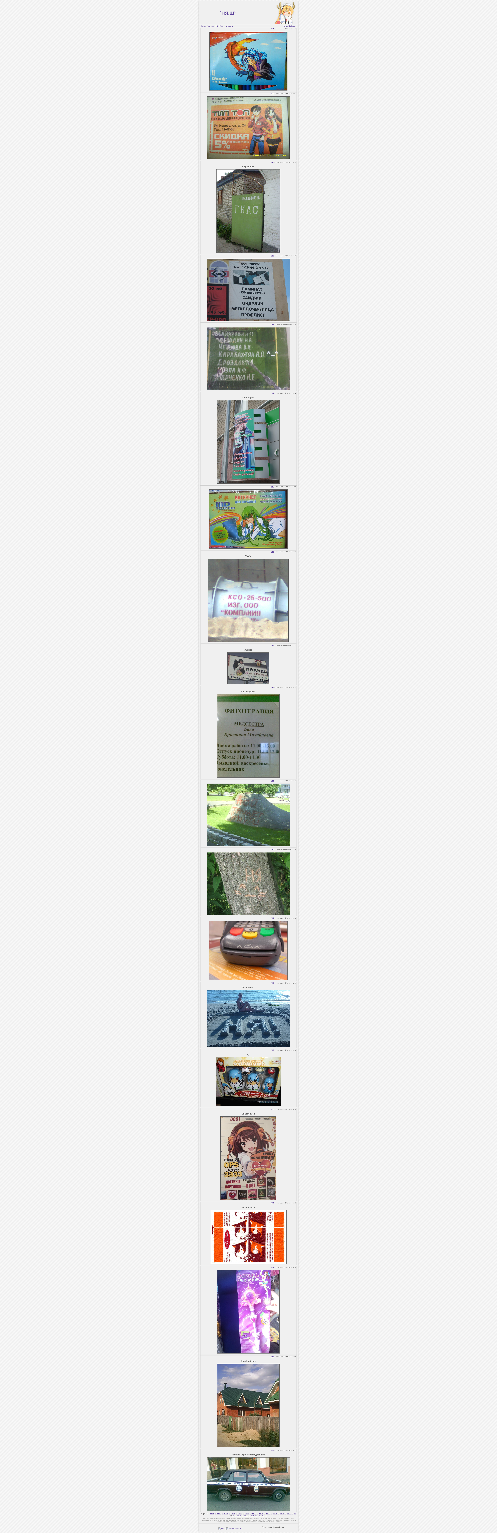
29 (274, 1514)
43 (241, 1514)
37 (255, 1514)
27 (278, 1514)
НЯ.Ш (228, 13)
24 (285, 1514)
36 (257, 1514)
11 (249, 1516)
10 (252, 1516)
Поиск (285, 26)
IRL (216, 26)
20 (295, 1514)
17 (236, 1516)
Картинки (210, 26)
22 (290, 1514)
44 (239, 1514)
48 (230, 1514)
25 (283, 1514)
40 (248, 1514)
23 (288, 1514)
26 (281, 1514)
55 (213, 1514)
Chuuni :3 (229, 26)
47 (232, 1514)
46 (234, 1514)
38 (253, 1514)
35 (260, 1514)
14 (243, 1516)
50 (225, 1514)
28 (276, 1514)
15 (240, 1516)
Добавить (292, 26)
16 (238, 1516)
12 (247, 1516)
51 (223, 1514)
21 (292, 1514)
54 (216, 1514)
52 (220, 1514)
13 (245, 1516)
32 (267, 1514)
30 (271, 1514)
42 (243, 1514)
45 (236, 1514)
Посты (203, 26)
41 (246, 1514)
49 (227, 1514)
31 (269, 1514)
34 (262, 1514)
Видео (222, 26)
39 (250, 1514)
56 (211, 1514)
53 (218, 1514)
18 (233, 1516)
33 (264, 1514)
